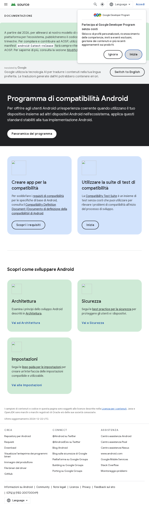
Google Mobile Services (114, 459)
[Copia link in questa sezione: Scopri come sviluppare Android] (78, 270)
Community (43, 487)
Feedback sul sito (104, 487)
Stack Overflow (110, 465)
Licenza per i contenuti (114, 408)
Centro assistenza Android (116, 436)
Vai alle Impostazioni (27, 385)
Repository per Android (17, 436)
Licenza (74, 487)
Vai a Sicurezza (93, 323)
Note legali (59, 487)
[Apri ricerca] (95, 4)
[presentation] (74, 269)
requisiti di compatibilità (48, 196)
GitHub (8, 473)
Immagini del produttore (18, 462)
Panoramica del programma (32, 134)
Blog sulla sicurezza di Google (70, 453)
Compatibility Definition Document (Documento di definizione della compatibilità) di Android (39, 209)
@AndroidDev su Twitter (66, 442)
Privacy (86, 487)
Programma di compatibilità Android (67, 98)
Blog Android (60, 447)
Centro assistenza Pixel (114, 442)
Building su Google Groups (68, 465)
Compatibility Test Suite (101, 196)
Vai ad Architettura (26, 323)
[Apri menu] (5, 4)
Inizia (133, 54)
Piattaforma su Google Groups (70, 459)
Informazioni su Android (18, 487)
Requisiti (9, 442)
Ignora (113, 54)
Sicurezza (91, 301)
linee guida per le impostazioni (41, 367)
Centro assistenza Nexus (115, 447)
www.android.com (111, 453)
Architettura (24, 301)
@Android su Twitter (64, 436)
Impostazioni (25, 359)
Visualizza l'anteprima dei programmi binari (25, 455)
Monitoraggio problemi (114, 471)
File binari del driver (15, 468)
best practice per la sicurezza (111, 309)
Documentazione (18, 15)
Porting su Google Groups (67, 471)
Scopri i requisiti (28, 225)
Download (10, 447)
